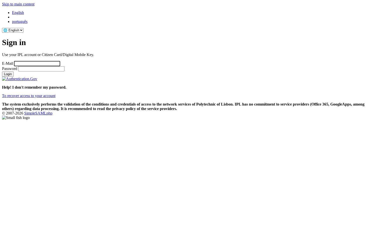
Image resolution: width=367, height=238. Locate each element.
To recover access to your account (28, 96)
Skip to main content (18, 4)
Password (9, 68)
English (18, 12)
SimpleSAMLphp (38, 113)
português (19, 21)
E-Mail (7, 63)
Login (8, 74)
